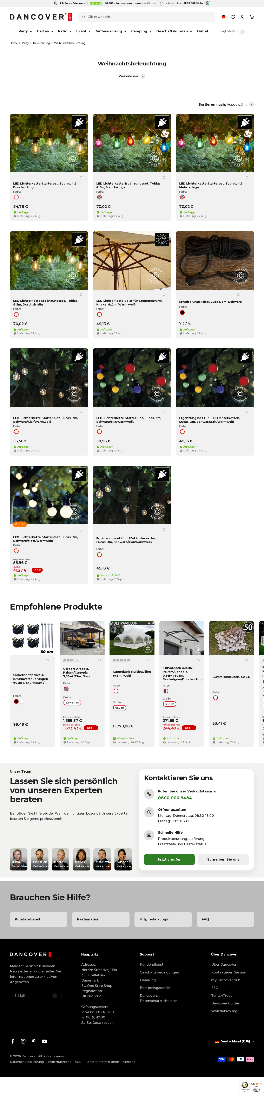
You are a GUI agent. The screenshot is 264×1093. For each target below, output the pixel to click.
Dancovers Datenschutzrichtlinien (158, 998)
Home (14, 43)
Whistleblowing (224, 1011)
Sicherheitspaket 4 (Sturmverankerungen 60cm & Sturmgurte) (30, 678)
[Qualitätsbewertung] (73, 660)
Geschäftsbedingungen (159, 972)
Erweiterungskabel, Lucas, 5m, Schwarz (210, 302)
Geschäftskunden (172, 31)
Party (23, 31)
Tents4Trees (221, 996)
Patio (62, 31)
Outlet (202, 31)
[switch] (256, 1090)
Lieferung (148, 980)
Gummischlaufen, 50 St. (231, 677)
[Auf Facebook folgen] (12, 1041)
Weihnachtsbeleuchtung (70, 43)
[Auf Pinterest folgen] (34, 1041)
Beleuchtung (41, 43)
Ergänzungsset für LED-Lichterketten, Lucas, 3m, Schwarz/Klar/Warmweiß (126, 540)
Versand (129, 1062)
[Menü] (261, 1083)
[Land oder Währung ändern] (224, 17)
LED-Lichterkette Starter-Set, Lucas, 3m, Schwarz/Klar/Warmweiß (45, 420)
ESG (214, 988)
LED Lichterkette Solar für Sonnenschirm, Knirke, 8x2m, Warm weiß (129, 303)
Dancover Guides (225, 1003)
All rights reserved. (52, 1056)
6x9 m (119, 707)
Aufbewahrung (108, 31)
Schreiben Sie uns (223, 859)
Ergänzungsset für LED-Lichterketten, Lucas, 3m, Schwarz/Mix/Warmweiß (209, 420)
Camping (139, 31)
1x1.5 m (169, 704)
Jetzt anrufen (169, 859)
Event (81, 31)
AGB (78, 1062)
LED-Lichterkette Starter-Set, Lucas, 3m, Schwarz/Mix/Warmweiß (128, 420)
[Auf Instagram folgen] (23, 1041)
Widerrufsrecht (59, 1062)
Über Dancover (223, 964)
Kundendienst (151, 964)
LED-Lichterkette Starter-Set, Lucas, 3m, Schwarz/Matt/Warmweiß (45, 539)
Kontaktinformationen (102, 1062)
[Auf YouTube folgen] (44, 1041)
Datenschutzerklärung (27, 1062)
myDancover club (225, 980)
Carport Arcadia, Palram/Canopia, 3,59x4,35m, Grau (76, 672)
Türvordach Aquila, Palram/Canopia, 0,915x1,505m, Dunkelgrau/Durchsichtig (183, 673)
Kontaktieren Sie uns (228, 972)
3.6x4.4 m (72, 702)
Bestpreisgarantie (155, 988)
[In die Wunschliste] (81, 177)
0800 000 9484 (175, 797)
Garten (43, 31)
